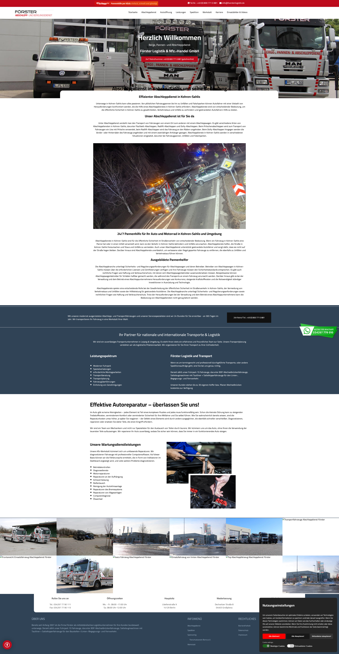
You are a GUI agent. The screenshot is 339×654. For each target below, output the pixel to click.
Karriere (219, 12)
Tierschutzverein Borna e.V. (200, 639)
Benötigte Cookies (277, 646)
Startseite (132, 12)
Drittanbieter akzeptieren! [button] (321, 636)
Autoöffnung (166, 12)
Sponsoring (192, 635)
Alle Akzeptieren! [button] (298, 636)
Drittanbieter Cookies (303, 646)
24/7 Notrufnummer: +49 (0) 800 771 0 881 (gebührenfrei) (170, 59)
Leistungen (181, 12)
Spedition (194, 12)
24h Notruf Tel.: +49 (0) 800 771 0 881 (249, 317)
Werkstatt (207, 12)
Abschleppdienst (148, 12)
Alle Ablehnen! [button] (274, 636)
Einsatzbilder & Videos (237, 12)
